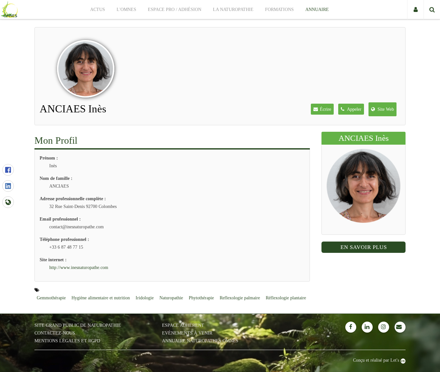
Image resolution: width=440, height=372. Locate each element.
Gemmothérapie (51, 297)
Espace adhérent (183, 325)
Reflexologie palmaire (240, 297)
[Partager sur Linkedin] (8, 186)
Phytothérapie (201, 297)
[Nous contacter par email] (400, 327)
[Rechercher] (432, 9)
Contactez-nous (54, 333)
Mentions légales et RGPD (67, 340)
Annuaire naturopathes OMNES (200, 340)
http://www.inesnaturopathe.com (78, 267)
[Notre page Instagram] (383, 327)
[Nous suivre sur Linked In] (367, 327)
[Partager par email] (8, 202)
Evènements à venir (187, 333)
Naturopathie (171, 297)
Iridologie (145, 297)
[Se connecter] (415, 9)
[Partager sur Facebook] (8, 170)
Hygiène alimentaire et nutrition (101, 297)
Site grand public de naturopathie (77, 325)
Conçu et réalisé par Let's (376, 360)
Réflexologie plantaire (286, 297)
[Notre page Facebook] (350, 327)
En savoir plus (363, 247)
